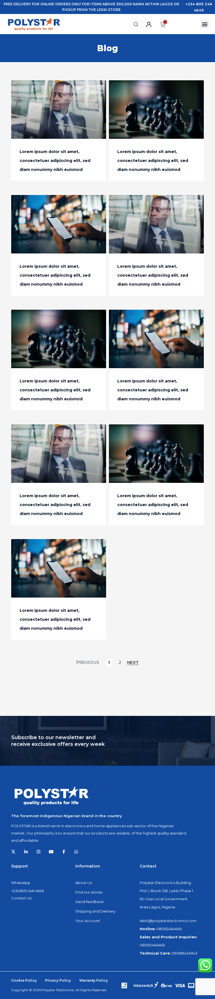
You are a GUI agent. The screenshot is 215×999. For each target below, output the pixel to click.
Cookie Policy (24, 980)
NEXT (133, 662)
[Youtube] (51, 852)
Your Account (87, 920)
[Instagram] (38, 852)
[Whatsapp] (76, 852)
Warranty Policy (93, 980)
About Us (83, 882)
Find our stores (88, 892)
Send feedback (89, 901)
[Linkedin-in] (26, 852)
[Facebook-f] (64, 852)
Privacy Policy (58, 980)
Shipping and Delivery (95, 911)
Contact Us (21, 898)
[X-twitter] (13, 852)
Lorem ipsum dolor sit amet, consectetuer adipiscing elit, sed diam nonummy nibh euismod (55, 160)
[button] (136, 24)
